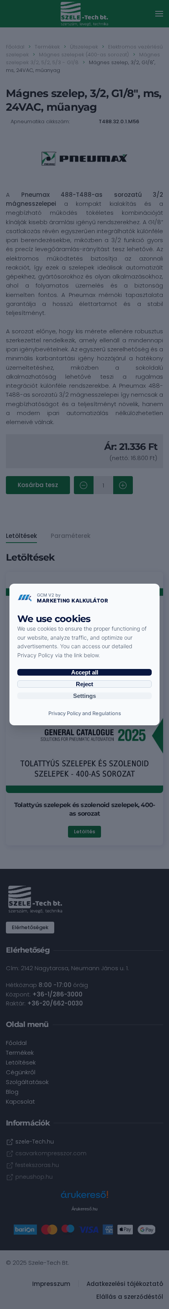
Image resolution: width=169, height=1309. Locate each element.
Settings (84, 695)
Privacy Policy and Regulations (84, 713)
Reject (84, 684)
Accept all (84, 672)
